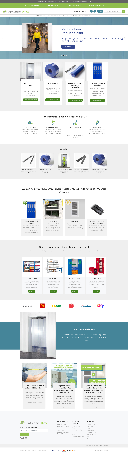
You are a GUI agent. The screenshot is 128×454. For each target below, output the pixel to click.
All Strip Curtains (61, 424)
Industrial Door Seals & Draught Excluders (63, 433)
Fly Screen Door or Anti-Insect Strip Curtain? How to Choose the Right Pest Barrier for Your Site (93, 389)
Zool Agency (104, 450)
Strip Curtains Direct (29, 450)
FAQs (88, 436)
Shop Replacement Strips (75, 100)
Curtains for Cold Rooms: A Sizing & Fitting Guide (34, 387)
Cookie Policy (88, 445)
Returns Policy (91, 430)
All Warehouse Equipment (76, 427)
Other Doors (60, 430)
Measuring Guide (91, 432)
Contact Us (90, 426)
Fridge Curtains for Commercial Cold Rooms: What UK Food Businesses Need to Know (64, 389)
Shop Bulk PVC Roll (53, 99)
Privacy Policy (95, 445)
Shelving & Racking (77, 430)
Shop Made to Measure (31, 99)
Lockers (74, 434)
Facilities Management (78, 436)
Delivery (89, 428)
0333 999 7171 (66, 1)
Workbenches (75, 432)
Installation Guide (91, 434)
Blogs (88, 439)
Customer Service (91, 424)
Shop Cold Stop (97, 100)
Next (109, 306)
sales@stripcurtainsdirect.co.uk (83, 1)
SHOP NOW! (68, 46)
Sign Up (25, 434)
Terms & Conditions (103, 445)
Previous (18, 306)
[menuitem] (41, 15)
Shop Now (31, 291)
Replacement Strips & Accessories (63, 427)
